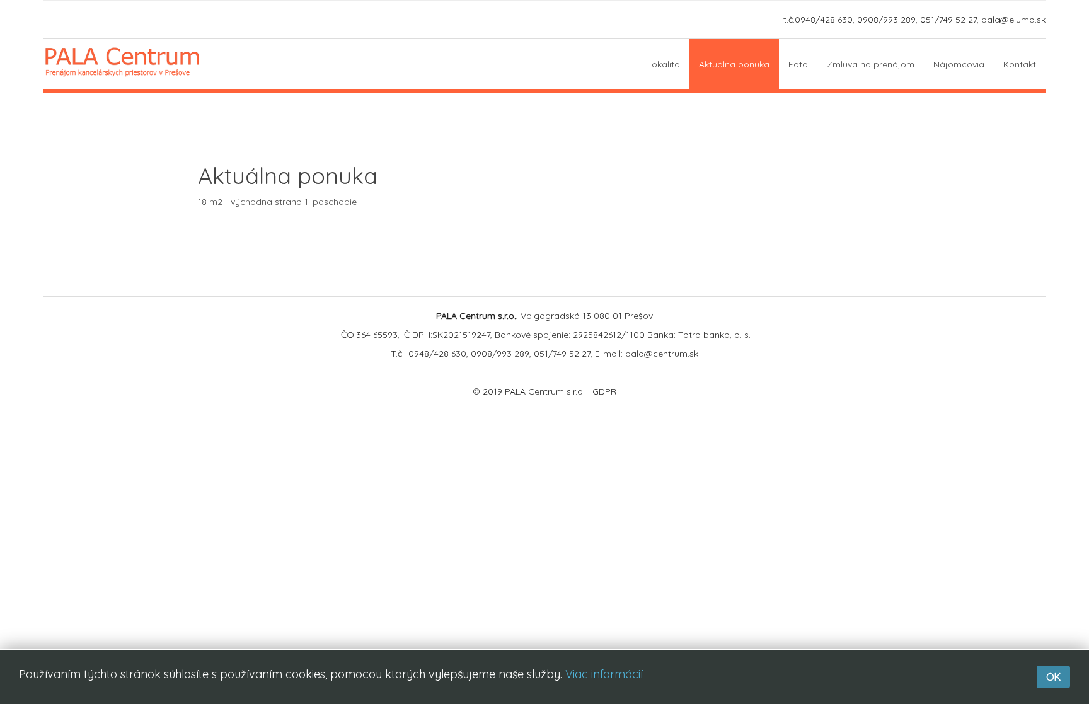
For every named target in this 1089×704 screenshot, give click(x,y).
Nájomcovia (958, 64)
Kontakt (1019, 64)
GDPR (604, 391)
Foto (798, 64)
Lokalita (663, 64)
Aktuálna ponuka (734, 64)
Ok (1053, 677)
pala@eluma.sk (1013, 19)
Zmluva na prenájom (870, 64)
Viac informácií (604, 674)
